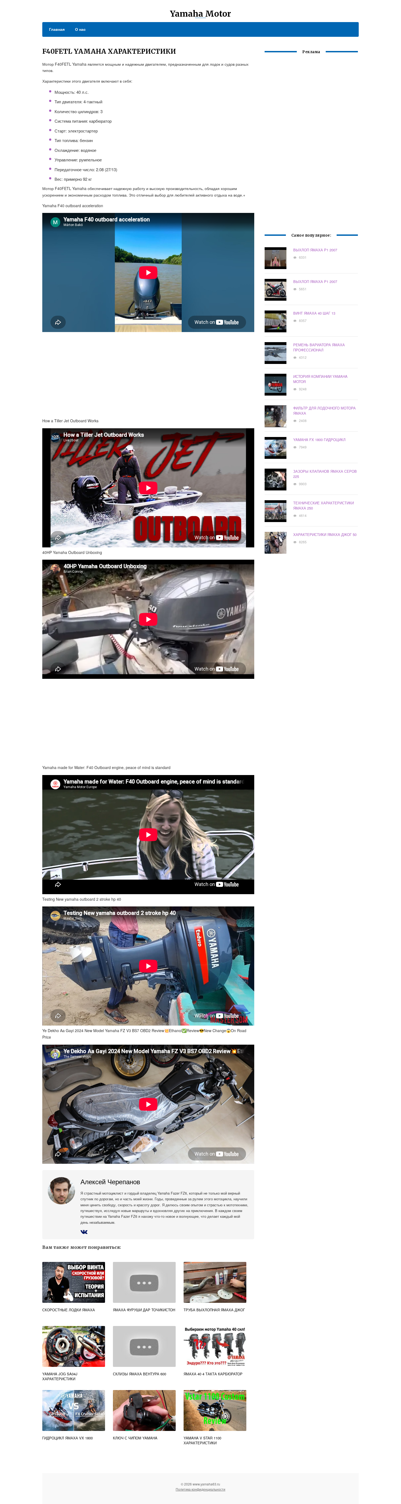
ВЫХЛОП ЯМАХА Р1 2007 (315, 249)
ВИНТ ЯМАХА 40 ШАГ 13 (314, 313)
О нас (80, 29)
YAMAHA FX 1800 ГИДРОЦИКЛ (319, 439)
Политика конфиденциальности (200, 1489)
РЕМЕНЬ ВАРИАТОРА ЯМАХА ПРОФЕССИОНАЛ (319, 347)
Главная (57, 29)
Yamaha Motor (200, 13)
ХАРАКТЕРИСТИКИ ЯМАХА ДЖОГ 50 (325, 534)
